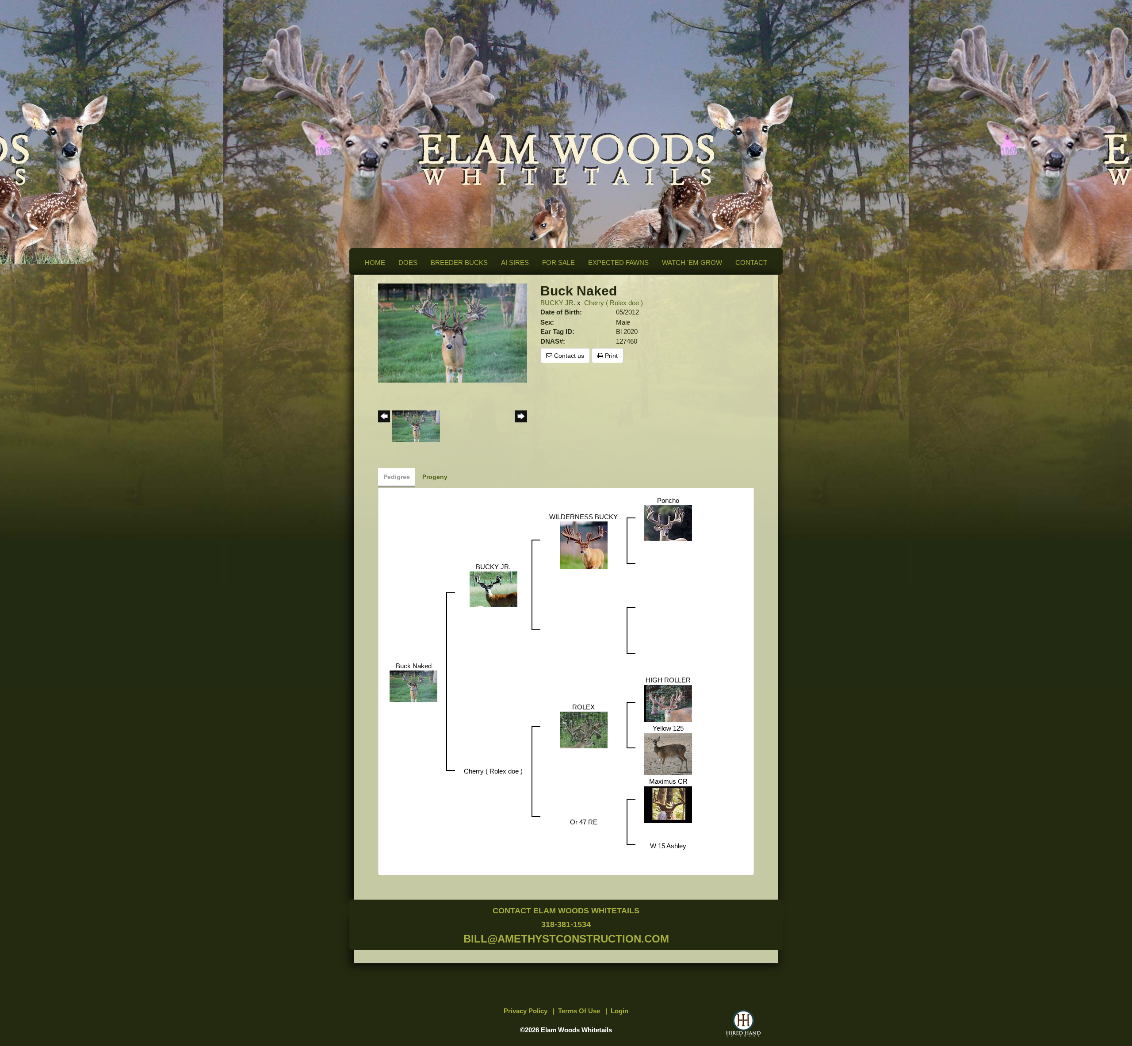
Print (610, 355)
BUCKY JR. (557, 303)
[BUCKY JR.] (493, 589)
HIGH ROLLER (668, 680)
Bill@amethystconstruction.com (566, 939)
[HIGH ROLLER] (668, 702)
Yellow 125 (668, 728)
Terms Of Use (579, 1011)
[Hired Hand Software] (743, 1023)
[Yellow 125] (668, 753)
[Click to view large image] (452, 332)
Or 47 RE (583, 822)
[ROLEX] (584, 729)
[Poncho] (668, 522)
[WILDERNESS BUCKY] (584, 544)
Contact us (568, 355)
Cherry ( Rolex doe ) (613, 303)
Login (619, 1011)
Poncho (668, 500)
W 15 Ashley (668, 846)
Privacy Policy (525, 1011)
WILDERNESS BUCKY (583, 517)
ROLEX (583, 707)
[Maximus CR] (668, 804)
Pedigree (396, 476)
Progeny (434, 476)
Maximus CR (668, 781)
